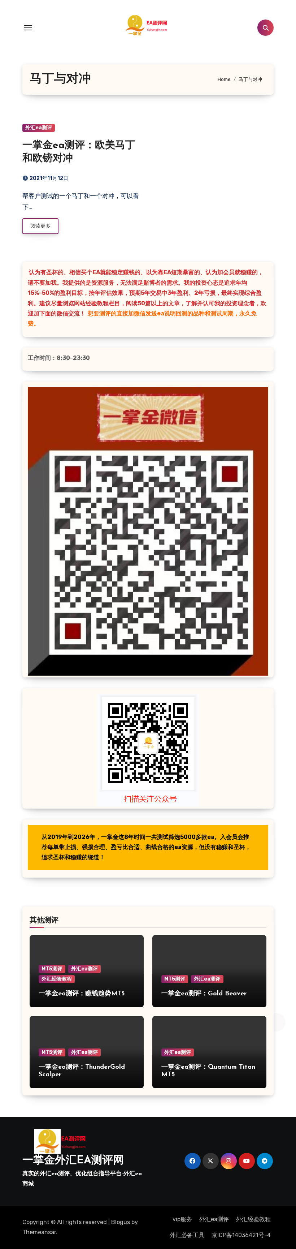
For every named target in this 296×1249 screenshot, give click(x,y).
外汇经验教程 (57, 979)
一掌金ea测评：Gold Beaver (204, 994)
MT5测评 (52, 969)
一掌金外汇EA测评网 (73, 1160)
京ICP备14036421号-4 (241, 1235)
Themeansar (39, 1232)
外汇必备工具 (187, 1235)
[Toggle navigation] (28, 27)
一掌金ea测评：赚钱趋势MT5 (82, 994)
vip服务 (182, 1219)
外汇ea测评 (38, 128)
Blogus (120, 1222)
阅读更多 (40, 226)
